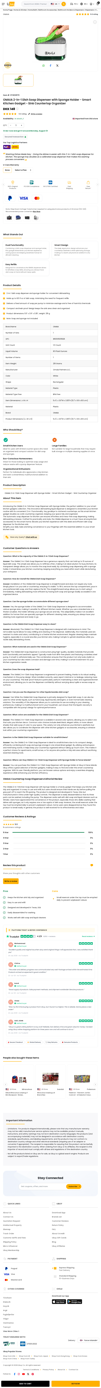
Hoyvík (6, 1306)
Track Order (8, 1233)
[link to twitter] (57, 65)
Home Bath (32, 10)
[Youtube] (23, 1374)
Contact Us (8, 1217)
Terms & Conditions (31, 1369)
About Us (7, 1212)
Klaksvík (6, 1302)
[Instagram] (19, 1374)
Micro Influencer (10, 1246)
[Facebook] (15, 1374)
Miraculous (27, 1089)
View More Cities (10, 1331)
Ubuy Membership (11, 1250)
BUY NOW (76, 1383)
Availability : (8, 118)
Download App (58, 1212)
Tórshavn (7, 1298)
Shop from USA (9, 1356)
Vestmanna (8, 1323)
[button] (74, 4)
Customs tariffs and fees (14, 1237)
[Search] (63, 4)
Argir (5, 1310)
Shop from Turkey (28, 1358)
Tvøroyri (6, 1327)
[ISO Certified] (27, 1343)
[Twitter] (28, 1374)
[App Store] (59, 1302)
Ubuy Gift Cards (59, 1237)
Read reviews (87, 936)
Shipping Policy (9, 1242)
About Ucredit (58, 1233)
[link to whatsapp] (43, 65)
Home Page (7, 10)
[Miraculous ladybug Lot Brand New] (50, 1079)
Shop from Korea (80, 1356)
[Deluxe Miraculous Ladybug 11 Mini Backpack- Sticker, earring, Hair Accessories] (19, 1079)
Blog (54, 1242)
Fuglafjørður (8, 1314)
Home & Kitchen (20, 10)
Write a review (10, 881)
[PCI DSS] (9, 1344)
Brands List (57, 1217)
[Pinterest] (33, 1374)
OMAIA (6, 14)
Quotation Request (11, 1221)
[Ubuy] (11, 3)
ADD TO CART (25, 1383)
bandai (60, 1089)
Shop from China (10, 1358)
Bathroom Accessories (47, 10)
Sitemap (6, 1229)
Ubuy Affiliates (58, 1246)
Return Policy (58, 1225)
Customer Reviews (60, 1221)
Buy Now (36, 211)
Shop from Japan (41, 1356)
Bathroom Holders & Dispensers (71, 10)
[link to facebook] (50, 65)
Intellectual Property (12, 1225)
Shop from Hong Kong (61, 1356)
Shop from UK (24, 1356)
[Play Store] (74, 1302)
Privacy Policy (48, 1369)
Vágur (6, 1318)
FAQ (54, 1229)
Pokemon (91, 1089)
